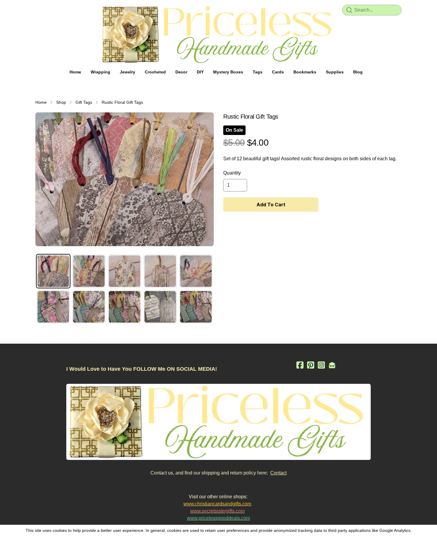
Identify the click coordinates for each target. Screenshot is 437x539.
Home (41, 102)
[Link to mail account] (332, 365)
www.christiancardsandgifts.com (217, 503)
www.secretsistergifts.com (217, 510)
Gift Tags (84, 102)
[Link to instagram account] (321, 365)
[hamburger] (40, 9)
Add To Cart (271, 205)
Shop (61, 102)
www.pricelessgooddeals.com (218, 518)
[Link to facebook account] (300, 365)
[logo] (218, 34)
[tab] (53, 271)
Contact (278, 472)
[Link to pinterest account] (310, 365)
